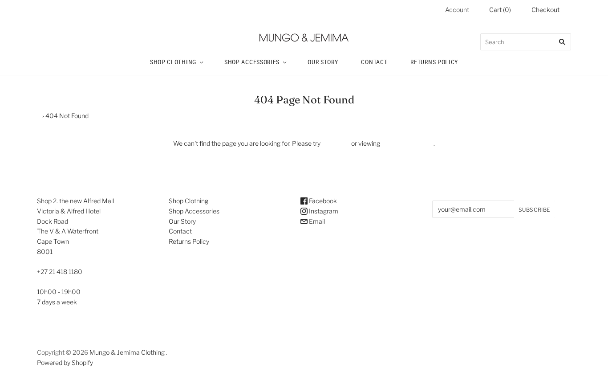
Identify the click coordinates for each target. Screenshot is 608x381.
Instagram (323, 211)
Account (457, 9)
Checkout (545, 9)
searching (336, 143)
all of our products (406, 143)
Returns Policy (434, 62)
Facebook (322, 201)
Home (32, 115)
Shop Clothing (173, 62)
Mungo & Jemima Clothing (127, 352)
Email (316, 221)
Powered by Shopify (65, 362)
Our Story (323, 62)
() (500, 9)
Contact (374, 62)
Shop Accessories (252, 62)
